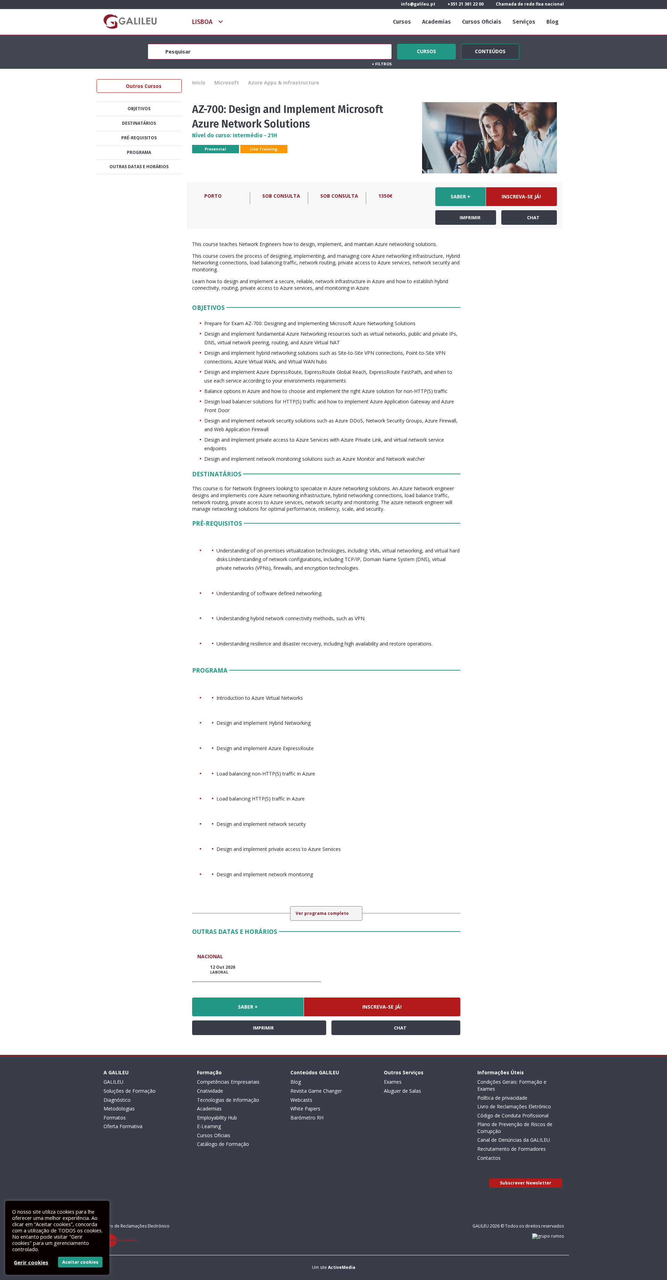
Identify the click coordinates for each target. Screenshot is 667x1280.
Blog (552, 21)
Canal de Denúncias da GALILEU (513, 1140)
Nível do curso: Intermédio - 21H (234, 135)
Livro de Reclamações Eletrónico (514, 1106)
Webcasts (301, 1100)
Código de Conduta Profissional (513, 1115)
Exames (393, 1081)
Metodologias (119, 1108)
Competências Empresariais (228, 1081)
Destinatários (139, 123)
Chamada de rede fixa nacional (529, 4)
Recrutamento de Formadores (511, 1149)
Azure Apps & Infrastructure (283, 82)
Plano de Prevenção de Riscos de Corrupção (514, 1127)
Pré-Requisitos (139, 138)
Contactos (489, 1158)
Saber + (460, 196)
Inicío (198, 82)
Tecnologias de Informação (228, 1100)
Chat (533, 217)
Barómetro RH (306, 1117)
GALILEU (113, 1081)
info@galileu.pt (417, 4)
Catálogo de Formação (223, 1144)
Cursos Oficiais (481, 21)
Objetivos (138, 109)
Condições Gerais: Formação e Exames (511, 1085)
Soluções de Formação (130, 1091)
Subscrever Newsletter (525, 1183)
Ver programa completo (323, 913)
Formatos (115, 1117)
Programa (139, 152)
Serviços (523, 21)
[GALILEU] (130, 21)
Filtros (382, 63)
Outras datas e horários (138, 167)
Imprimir (469, 217)
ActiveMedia (341, 1267)
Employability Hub (217, 1117)
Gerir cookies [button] (31, 1262)
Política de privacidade (502, 1097)
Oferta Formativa (123, 1126)
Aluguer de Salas (402, 1091)
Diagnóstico (117, 1100)
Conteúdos (490, 50)
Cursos (402, 21)
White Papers (305, 1108)
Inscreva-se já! (521, 196)
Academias (436, 21)
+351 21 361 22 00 (465, 4)
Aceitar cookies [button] (80, 1262)
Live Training (263, 148)
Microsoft (226, 82)
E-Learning (209, 1126)
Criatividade (210, 1091)
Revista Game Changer (316, 1091)
